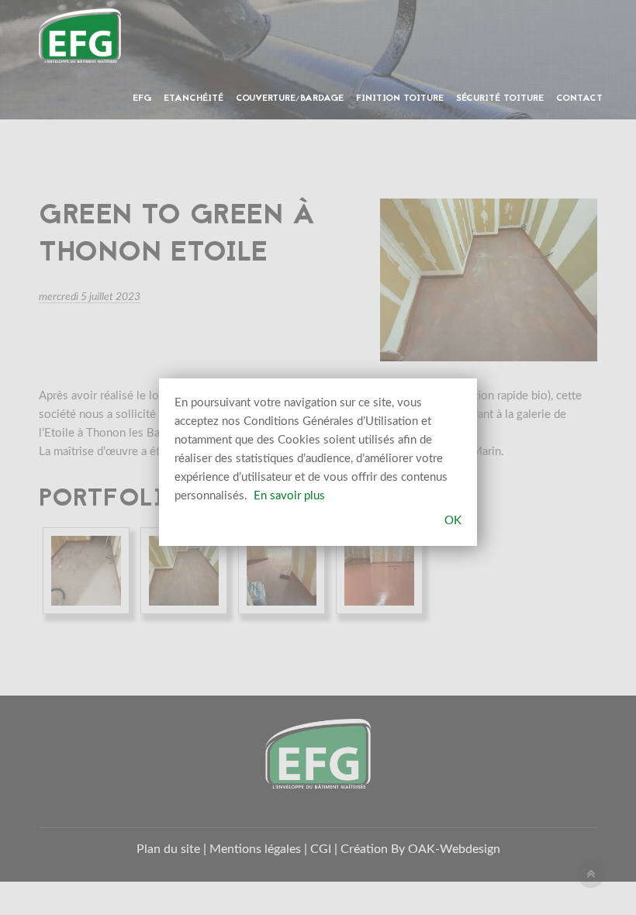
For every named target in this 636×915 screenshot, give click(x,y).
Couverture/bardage (290, 98)
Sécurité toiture (500, 98)
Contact (579, 98)
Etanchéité (193, 98)
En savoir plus (289, 496)
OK (452, 521)
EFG (142, 98)
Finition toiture (400, 98)
